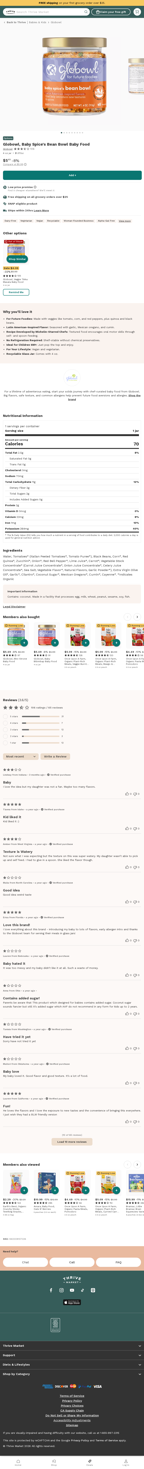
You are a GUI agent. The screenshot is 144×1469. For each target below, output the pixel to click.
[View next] (137, 617)
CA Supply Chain (72, 1410)
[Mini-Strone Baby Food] (16, 635)
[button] (137, 12)
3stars (14, 729)
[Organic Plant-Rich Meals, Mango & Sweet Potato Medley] (108, 635)
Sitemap (72, 1425)
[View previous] (127, 617)
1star (13, 742)
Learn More (41, 210)
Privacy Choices (72, 1405)
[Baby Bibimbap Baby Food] (47, 635)
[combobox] (46, 12)
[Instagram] (61, 1290)
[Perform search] (9, 12)
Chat (25, 1262)
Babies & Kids (37, 22)
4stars (14, 723)
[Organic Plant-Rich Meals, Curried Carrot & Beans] (108, 1183)
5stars (14, 716)
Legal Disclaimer (14, 606)
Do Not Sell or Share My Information (72, 1415)
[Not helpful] (135, 794)
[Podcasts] (93, 1290)
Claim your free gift (113, 11)
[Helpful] (127, 794)
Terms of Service (72, 1395)
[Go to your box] (137, 12)
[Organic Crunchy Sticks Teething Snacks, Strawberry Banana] (16, 1183)
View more (125, 221)
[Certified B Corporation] (55, 1325)
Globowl (8, 149)
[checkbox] (72, 716)
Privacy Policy (72, 1400)
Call (72, 1262)
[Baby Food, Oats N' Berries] (47, 1183)
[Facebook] (51, 1290)
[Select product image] (74, 78)
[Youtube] (72, 1290)
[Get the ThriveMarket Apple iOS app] (72, 1302)
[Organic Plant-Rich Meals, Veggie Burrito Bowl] (77, 635)
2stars (14, 736)
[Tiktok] (82, 1290)
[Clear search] (86, 11)
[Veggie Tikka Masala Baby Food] (16, 251)
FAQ (119, 1262)
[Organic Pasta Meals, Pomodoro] (77, 1183)
